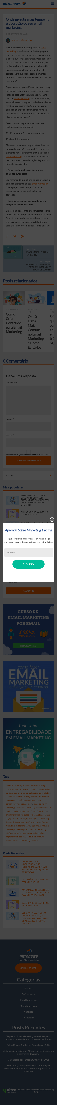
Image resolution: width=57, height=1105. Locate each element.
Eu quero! (29, 564)
